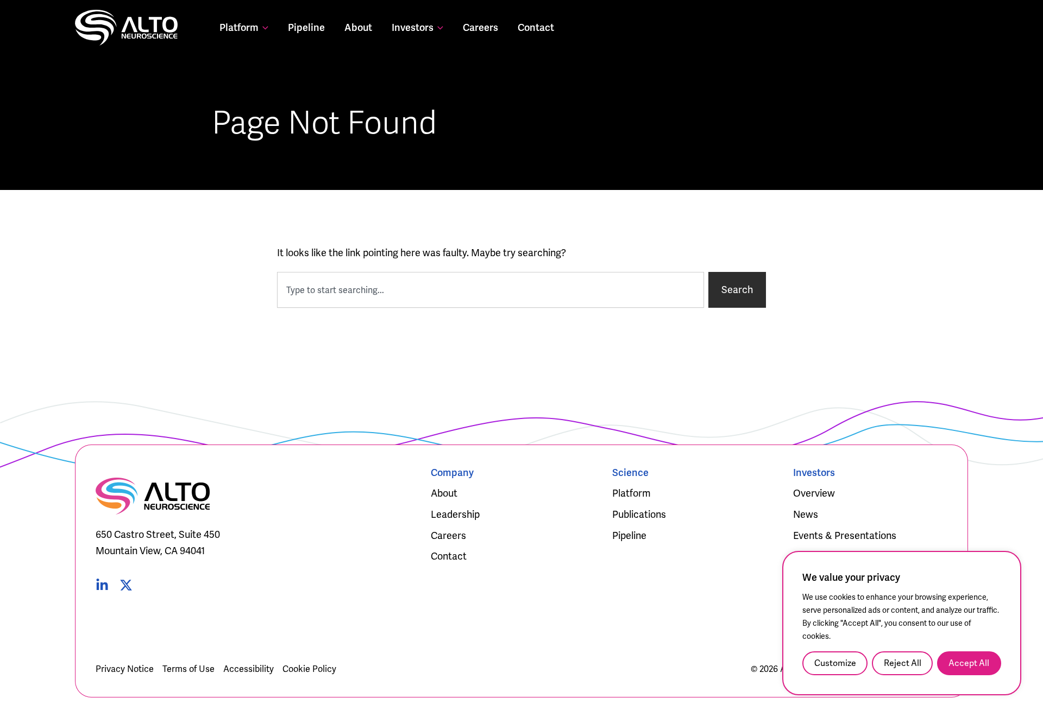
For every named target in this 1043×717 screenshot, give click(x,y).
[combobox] (490, 290)
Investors (412, 27)
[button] (263, 27)
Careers (480, 27)
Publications (639, 514)
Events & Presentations (844, 535)
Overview (814, 493)
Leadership (455, 514)
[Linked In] (102, 585)
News (805, 514)
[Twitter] (126, 585)
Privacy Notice (125, 669)
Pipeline (306, 27)
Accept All (968, 663)
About (358, 27)
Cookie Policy (309, 669)
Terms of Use (188, 669)
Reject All (902, 663)
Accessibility (248, 669)
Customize (835, 663)
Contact (536, 27)
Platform (239, 27)
